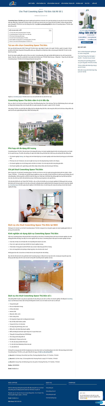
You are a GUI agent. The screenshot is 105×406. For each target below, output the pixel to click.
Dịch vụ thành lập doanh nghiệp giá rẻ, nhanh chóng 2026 (87, 52)
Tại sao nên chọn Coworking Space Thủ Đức (20, 32)
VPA (46, 15)
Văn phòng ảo (41, 3)
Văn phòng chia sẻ (53, 3)
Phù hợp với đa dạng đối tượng (17, 36)
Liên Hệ (94, 3)
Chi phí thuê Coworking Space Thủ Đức (19, 37)
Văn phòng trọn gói (67, 3)
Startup (21, 156)
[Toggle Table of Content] (49, 30)
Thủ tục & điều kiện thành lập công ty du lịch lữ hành (87, 66)
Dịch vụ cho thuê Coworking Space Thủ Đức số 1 (21, 41)
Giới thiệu (31, 3)
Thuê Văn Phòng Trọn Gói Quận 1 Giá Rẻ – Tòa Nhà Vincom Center (86, 57)
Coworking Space (17, 96)
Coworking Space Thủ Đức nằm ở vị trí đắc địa (20, 34)
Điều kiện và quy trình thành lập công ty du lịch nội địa (87, 70)
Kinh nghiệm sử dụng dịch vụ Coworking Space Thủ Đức (23, 39)
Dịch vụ (41, 9)
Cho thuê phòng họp (51, 397)
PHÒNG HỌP (79, 3)
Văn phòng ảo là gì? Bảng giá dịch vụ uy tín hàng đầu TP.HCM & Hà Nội (87, 61)
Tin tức (87, 3)
